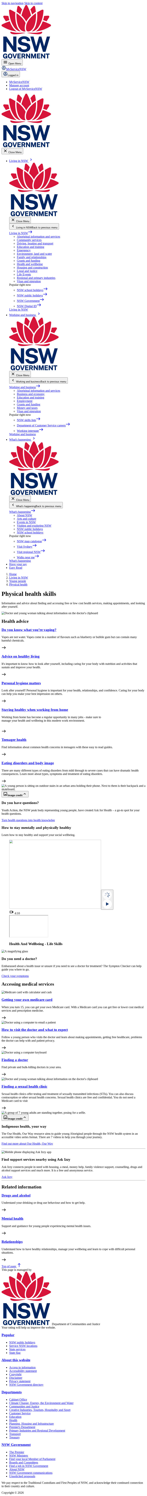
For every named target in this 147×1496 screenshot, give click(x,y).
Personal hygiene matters (21, 683)
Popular (8, 1335)
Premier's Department (22, 1427)
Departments (12, 1392)
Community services (29, 240)
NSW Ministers (18, 1455)
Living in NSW (21, 233)
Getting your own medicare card (27, 1000)
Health (13, 1420)
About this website (16, 1360)
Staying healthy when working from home (35, 710)
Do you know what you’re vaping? (29, 630)
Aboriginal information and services (38, 236)
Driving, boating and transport (35, 243)
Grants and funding (28, 260)
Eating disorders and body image (28, 763)
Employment (24, 401)
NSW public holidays (30, 529)
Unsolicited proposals (22, 1476)
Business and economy (31, 394)
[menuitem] (19, 82)
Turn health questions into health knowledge (28, 820)
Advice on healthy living (21, 656)
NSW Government (16, 1445)
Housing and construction (32, 267)
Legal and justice (27, 271)
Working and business (24, 387)
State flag (14, 1352)
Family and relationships (31, 257)
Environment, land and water (34, 253)
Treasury (14, 1437)
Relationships (12, 1242)
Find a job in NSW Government (28, 1466)
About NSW (24, 515)
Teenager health (14, 740)
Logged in (13, 75)
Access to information (22, 1367)
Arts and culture (26, 518)
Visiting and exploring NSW (34, 525)
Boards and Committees (23, 1462)
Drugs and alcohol (16, 1195)
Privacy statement (19, 1381)
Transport (15, 1434)
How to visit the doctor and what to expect (35, 1030)
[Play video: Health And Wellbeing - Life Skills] (107, 900)
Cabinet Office (18, 1399)
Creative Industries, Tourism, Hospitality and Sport (39, 1410)
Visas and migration (29, 281)
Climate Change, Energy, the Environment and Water (41, 1403)
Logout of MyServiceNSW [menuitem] (25, 88)
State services (17, 1349)
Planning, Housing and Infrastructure (31, 1423)
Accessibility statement (23, 1371)
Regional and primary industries (36, 277)
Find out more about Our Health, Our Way (27, 1143)
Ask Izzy (7, 1176)
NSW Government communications (30, 1472)
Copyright (15, 1374)
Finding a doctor (15, 1060)
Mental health (12, 1219)
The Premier (16, 1452)
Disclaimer (15, 1377)
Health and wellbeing (30, 264)
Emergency (24, 250)
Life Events (24, 274)
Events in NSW (26, 522)
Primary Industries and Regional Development (37, 1430)
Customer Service (20, 1413)
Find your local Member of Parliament (32, 1459)
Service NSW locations (23, 1345)
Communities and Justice (24, 1406)
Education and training (30, 247)
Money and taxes (27, 407)
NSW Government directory (26, 1384)
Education (15, 1416)
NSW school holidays (30, 532)
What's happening (22, 511)
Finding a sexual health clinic (24, 1086)
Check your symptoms (15, 976)
